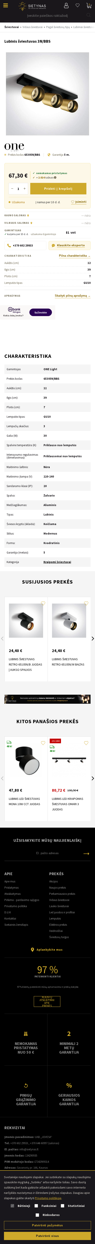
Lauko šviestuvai (59, 906)
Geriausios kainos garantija (69, 1099)
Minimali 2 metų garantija (69, 1048)
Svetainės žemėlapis (16, 925)
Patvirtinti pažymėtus (47, 1225)
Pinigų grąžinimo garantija (26, 1099)
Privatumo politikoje (48, 1198)
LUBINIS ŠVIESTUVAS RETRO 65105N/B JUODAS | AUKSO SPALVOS (25, 664)
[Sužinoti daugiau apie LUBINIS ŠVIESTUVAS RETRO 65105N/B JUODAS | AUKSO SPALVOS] (26, 620)
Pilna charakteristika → (75, 255)
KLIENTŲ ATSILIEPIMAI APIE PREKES (47, 1001)
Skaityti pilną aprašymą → (73, 295)
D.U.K (7, 912)
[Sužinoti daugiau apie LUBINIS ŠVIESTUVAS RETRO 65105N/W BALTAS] (69, 620)
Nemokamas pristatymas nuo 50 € (26, 1048)
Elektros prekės (58, 925)
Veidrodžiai (56, 931)
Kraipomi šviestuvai (57, 562)
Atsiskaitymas (12, 894)
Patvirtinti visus (47, 1236)
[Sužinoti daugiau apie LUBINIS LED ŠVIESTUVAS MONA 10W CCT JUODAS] (26, 760)
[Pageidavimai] (78, 5)
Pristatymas (11, 887)
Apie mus (9, 881)
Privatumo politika (15, 906)
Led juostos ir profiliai (62, 912)
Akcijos (53, 881)
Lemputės (55, 918)
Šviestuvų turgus (59, 937)
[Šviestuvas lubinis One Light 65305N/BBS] (47, 94)
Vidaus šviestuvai (59, 900)
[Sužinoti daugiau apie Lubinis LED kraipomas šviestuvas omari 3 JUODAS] (69, 760)
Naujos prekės (57, 887)
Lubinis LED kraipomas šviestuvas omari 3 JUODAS (67, 804)
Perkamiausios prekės (62, 894)
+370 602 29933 (19, 1143)
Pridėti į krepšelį (58, 188)
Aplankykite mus (50, 950)
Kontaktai (10, 918)
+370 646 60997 (39, 1143)
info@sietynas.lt (28, 1149)
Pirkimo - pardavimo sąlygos (21, 900)
